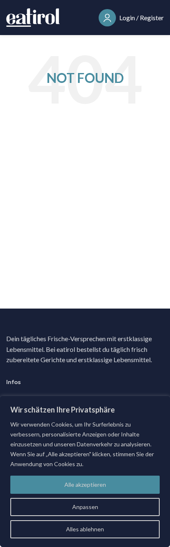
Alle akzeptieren (85, 484)
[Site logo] (33, 17)
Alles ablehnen (85, 529)
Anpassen (85, 506)
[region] (85, 471)
